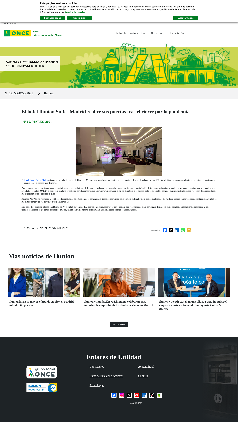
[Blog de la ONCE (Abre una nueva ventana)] (159, 395)
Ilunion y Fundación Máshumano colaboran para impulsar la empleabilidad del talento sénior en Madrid (118, 303)
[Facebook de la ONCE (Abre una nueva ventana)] (114, 395)
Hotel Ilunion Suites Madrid (36, 180)
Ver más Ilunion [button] (119, 324)
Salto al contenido (9, 23)
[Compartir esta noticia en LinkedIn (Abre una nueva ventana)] (177, 230)
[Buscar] (182, 32)
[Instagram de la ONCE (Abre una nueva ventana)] (121, 395)
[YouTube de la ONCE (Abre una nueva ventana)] (137, 395)
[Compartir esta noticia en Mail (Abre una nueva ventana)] (189, 230)
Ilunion (49, 93)
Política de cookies (75, 12)
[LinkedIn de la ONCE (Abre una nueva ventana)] (144, 395)
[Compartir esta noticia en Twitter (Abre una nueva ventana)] (171, 230)
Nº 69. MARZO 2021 (19, 93)
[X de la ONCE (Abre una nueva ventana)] (129, 395)
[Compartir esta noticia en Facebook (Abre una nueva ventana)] (165, 230)
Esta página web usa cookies (59, 3)
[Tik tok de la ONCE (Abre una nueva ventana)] (152, 395)
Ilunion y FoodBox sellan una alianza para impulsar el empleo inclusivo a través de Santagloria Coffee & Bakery (193, 305)
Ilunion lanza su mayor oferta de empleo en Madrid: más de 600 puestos (42, 303)
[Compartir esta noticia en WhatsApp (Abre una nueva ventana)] (183, 230)
